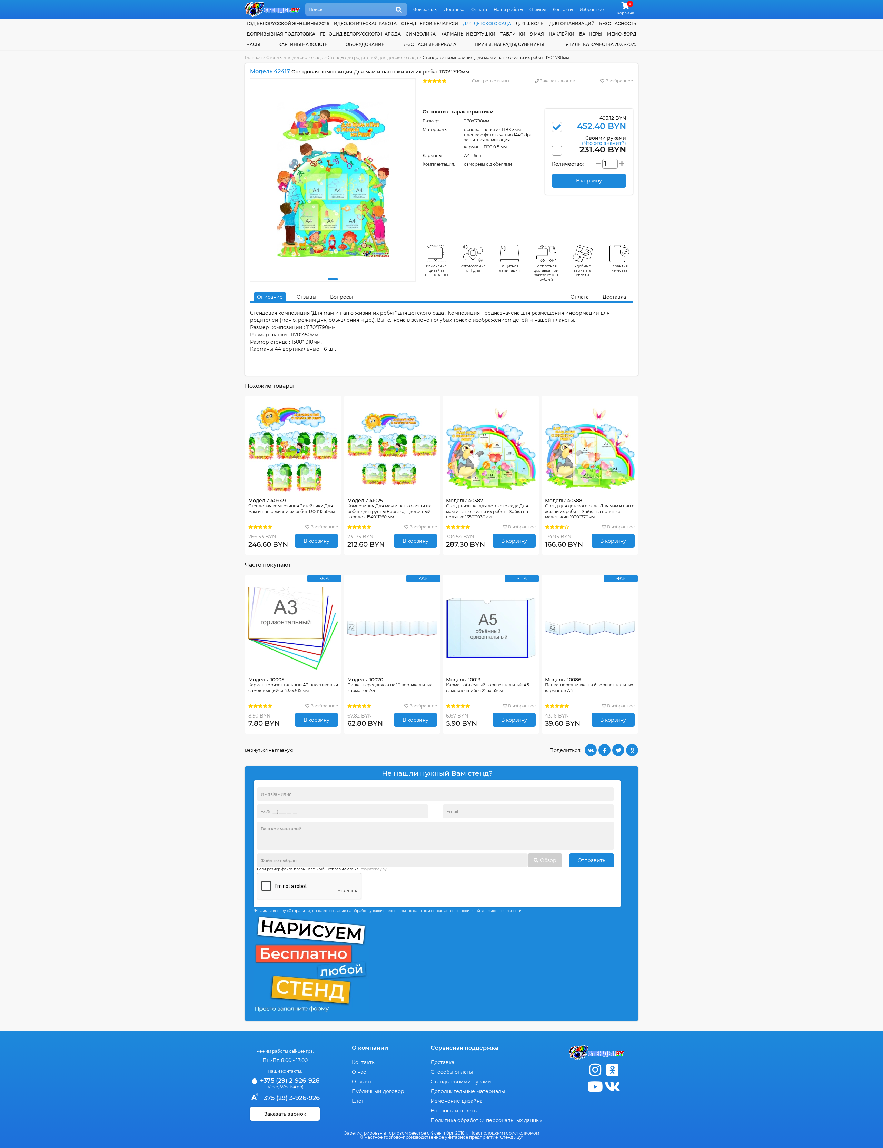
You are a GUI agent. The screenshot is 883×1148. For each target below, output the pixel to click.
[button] (333, 279)
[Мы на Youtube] (595, 1086)
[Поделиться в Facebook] (604, 750)
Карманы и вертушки (467, 34)
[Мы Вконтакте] (612, 1086)
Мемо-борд (621, 34)
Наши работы (508, 9)
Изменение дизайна (457, 1101)
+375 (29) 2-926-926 (288, 1081)
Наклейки (561, 34)
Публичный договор (378, 1091)
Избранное (591, 9)
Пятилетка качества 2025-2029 (599, 44)
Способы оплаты (452, 1072)
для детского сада (487, 23)
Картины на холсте (302, 44)
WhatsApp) (292, 1086)
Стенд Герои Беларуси (429, 23)
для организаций (572, 23)
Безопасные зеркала (429, 44)
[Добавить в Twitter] (618, 750)
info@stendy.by (373, 869)
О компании (370, 1048)
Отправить (591, 860)
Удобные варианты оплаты (583, 270)
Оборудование (365, 44)
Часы (253, 44)
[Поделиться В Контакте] (591, 750)
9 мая (537, 34)
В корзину (316, 541)
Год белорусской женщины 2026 (288, 23)
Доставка (454, 9)
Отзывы (537, 9)
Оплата (479, 9)
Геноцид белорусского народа (360, 34)
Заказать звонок (557, 80)
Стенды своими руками (461, 1082)
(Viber (272, 1086)
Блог (358, 1101)
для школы (530, 23)
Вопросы (341, 297)
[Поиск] (399, 10)
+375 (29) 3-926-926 (289, 1098)
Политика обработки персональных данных (486, 1120)
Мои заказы (424, 9)
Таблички (512, 34)
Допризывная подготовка (281, 34)
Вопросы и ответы (454, 1111)
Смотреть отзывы (490, 80)
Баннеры (590, 34)
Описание (270, 297)
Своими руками (604, 140)
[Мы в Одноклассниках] (612, 1069)
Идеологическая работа (365, 23)
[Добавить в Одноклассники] (632, 750)
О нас (359, 1072)
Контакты (563, 9)
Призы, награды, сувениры (509, 44)
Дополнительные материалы (468, 1091)
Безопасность (617, 23)
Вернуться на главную (269, 750)
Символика (421, 34)
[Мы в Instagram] (595, 1069)
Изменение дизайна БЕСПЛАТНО (436, 270)
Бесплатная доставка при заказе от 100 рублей (546, 273)
